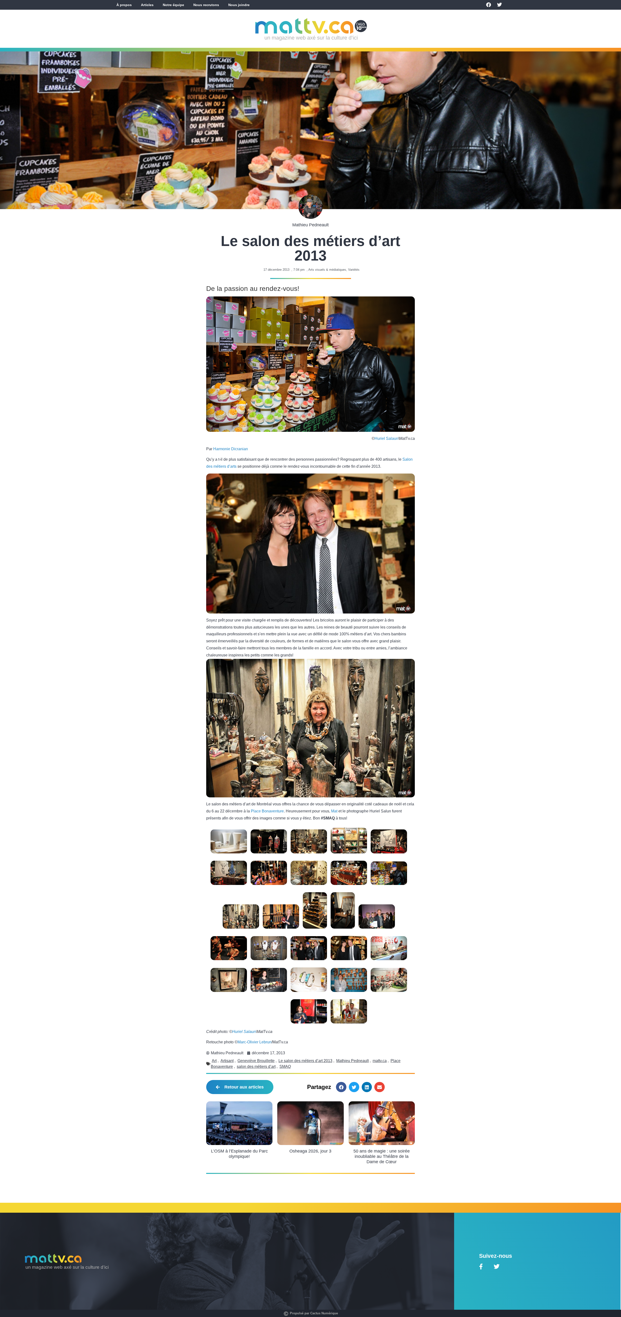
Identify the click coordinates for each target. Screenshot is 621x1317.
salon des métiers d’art (256, 1066)
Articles (147, 5)
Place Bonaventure (267, 811)
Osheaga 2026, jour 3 (310, 1151)
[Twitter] (499, 5)
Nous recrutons (206, 5)
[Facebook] (488, 5)
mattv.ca (380, 1061)
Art (214, 1061)
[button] (341, 1087)
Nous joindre (239, 5)
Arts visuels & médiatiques (327, 269)
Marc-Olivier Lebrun (254, 1042)
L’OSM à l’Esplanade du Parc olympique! (239, 1154)
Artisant (227, 1061)
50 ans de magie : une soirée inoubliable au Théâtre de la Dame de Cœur (381, 1156)
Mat (334, 811)
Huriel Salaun (386, 438)
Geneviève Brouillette (256, 1061)
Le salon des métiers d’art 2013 (305, 1061)
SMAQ (285, 1066)
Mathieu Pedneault (352, 1061)
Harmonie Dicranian (230, 449)
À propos (124, 5)
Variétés (354, 269)
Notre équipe (173, 5)
